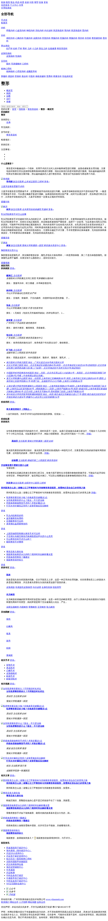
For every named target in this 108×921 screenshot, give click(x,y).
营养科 (49, 76)
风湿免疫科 (58, 30)
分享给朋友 (6, 8)
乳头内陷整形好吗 (14, 515)
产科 (20, 48)
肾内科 (67, 30)
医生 (13, 2)
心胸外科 (19, 38)
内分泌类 (37, 587)
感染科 (11, 76)
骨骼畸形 (32, 607)
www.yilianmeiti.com (55, 899)
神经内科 (30, 30)
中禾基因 (10, 870)
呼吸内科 (10, 30)
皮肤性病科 (6, 53)
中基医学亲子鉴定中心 (16, 878)
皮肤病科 (10, 56)
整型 (36, 2)
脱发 (8, 575)
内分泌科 (48, 30)
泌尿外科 (37, 38)
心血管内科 (20, 30)
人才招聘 (23, 902)
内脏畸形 (23, 607)
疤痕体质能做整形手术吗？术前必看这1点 (25, 503)
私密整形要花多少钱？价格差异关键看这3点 (26, 497)
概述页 (9, 90)
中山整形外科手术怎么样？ (19, 539)
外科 (3, 35)
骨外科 (81, 38)
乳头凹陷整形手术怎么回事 (13, 214)
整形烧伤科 (97, 38)
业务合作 (41, 902)
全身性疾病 (47, 587)
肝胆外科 (46, 38)
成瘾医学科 (31, 71)
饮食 (41, 2)
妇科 (15, 48)
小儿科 (35, 48)
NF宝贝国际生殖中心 (16, 884)
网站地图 (32, 902)
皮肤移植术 (11, 673)
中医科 (31, 76)
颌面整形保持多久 (14, 560)
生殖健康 (52, 48)
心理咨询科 (20, 71)
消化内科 (39, 30)
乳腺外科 (28, 38)
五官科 (4, 61)
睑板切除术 (11, 679)
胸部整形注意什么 (9, 250)
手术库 (4, 20)
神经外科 (10, 38)
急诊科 (25, 76)
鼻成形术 (10, 668)
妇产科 (9, 48)
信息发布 (5, 5)
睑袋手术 (10, 676)
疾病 (3, 2)
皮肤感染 (10, 587)
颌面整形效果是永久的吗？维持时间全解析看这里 (29, 554)
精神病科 (10, 71)
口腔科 (25, 64)
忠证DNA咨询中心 (15, 853)
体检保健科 (40, 76)
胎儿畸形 (50, 607)
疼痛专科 (57, 76)
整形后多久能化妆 (14, 551)
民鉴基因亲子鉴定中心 (16, 848)
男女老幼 (5, 46)
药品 (17, 2)
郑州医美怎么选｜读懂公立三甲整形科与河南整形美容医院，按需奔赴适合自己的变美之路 (48, 783)
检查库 (4, 23)
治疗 (8, 99)
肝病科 (18, 76)
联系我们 (5, 902)
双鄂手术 (10, 665)
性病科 (18, 56)
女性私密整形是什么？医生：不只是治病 (25, 500)
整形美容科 (62, 48)
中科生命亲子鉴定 (14, 875)
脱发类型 (57, 587)
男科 (25, 48)
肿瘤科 (4, 76)
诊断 (8, 96)
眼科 (8, 64)
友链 (27, 2)
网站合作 (14, 902)
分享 (21, 5)
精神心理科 (6, 69)
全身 (8, 122)
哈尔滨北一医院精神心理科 (19, 859)
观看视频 (5, 263)
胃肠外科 (55, 38)
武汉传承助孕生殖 (14, 864)
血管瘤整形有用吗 (14, 518)
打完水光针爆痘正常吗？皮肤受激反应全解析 (27, 506)
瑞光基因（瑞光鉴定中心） (19, 850)
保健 (8, 101)
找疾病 (22, 109)
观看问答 (5, 202)
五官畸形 (41, 607)
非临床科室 (67, 76)
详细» (89, 434)
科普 (22, 2)
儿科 (29, 48)
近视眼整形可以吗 (14, 521)
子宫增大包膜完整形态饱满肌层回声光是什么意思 (29, 536)
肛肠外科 (64, 38)
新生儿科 (43, 48)
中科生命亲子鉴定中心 (16, 881)
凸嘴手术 (10, 670)
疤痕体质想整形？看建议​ (18, 557)
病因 (8, 93)
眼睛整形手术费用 (14, 542)
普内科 (85, 30)
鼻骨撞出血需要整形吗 (16, 524)
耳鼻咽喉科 (16, 64)
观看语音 (5, 238)
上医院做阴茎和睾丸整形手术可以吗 (23, 533)
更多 (46, 2)
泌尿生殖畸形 (12, 607)
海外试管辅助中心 (14, 867)
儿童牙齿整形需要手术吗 (12, 186)
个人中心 (14, 5)
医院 (8, 2)
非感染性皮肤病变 (23, 587)
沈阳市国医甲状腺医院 (16, 861)
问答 (32, 2)
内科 (3, 28)
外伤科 (88, 38)
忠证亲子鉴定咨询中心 (16, 856)
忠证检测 (10, 873)
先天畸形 (10, 594)
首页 (14, 109)
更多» (47, 181)
